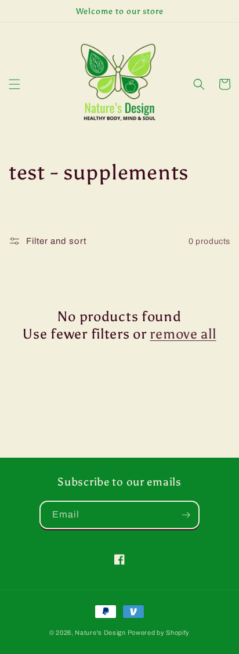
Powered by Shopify (159, 632)
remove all (183, 333)
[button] (14, 84)
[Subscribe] (185, 515)
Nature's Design (100, 632)
